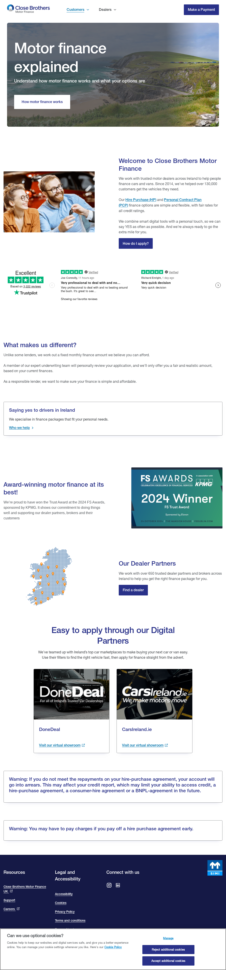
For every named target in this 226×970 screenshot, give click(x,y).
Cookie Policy (113, 947)
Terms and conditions (70, 920)
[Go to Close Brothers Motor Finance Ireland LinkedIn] (118, 886)
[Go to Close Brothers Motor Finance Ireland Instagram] (109, 886)
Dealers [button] (105, 10)
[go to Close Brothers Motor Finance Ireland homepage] (28, 9)
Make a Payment (201, 10)
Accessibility (64, 894)
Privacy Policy (65, 911)
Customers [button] (75, 10)
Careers (10, 909)
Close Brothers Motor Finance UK (25, 889)
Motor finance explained (60, 57)
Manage (168, 938)
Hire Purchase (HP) (140, 200)
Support (9, 900)
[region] (113, 949)
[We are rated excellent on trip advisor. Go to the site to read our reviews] (113, 279)
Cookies (60, 903)
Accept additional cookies (168, 960)
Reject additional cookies (168, 949)
